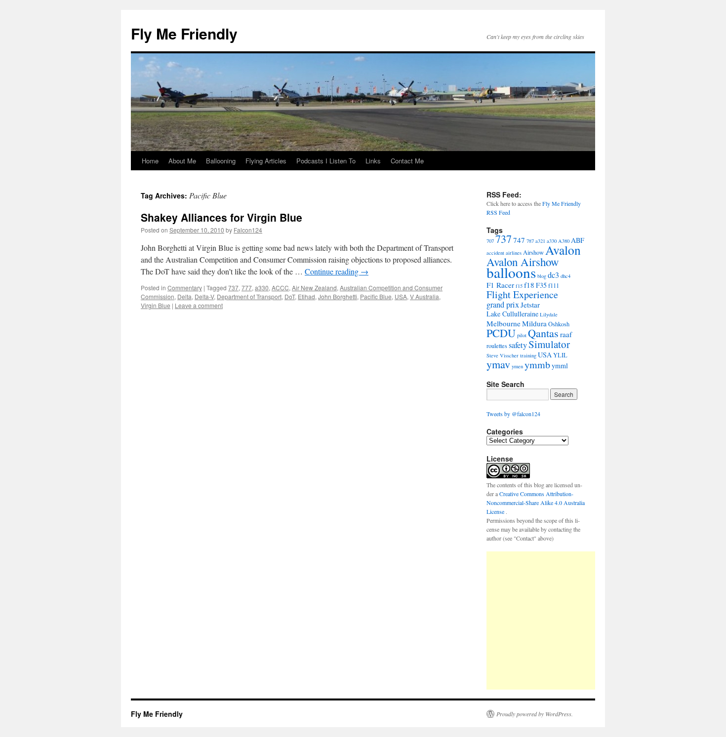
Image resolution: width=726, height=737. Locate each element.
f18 (529, 285)
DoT (289, 296)
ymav (498, 364)
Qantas (543, 333)
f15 (519, 285)
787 (530, 240)
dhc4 (565, 275)
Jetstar (530, 305)
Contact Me (407, 160)
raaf (566, 334)
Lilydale (549, 314)
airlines (514, 252)
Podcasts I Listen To (326, 160)
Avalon (563, 249)
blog (541, 275)
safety (518, 345)
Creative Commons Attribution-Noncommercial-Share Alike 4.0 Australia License (535, 502)
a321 (540, 240)
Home (150, 160)
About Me (182, 160)
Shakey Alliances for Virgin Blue (221, 217)
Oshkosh (558, 324)
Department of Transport (249, 296)
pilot (521, 335)
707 (490, 240)
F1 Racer (500, 285)
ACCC (280, 287)
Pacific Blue (376, 296)
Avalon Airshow (522, 261)
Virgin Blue (155, 305)
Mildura (534, 323)
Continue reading (336, 271)
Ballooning (221, 160)
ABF (577, 240)
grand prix (502, 304)
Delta (184, 296)
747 (519, 240)
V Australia (424, 296)
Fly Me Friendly (184, 33)
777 (247, 287)
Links (373, 160)
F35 (541, 285)
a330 (262, 287)
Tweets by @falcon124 (513, 414)
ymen (517, 366)
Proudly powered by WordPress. (534, 714)
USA (401, 296)
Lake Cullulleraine (512, 313)
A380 (563, 240)
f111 (553, 285)
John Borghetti (337, 296)
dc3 (553, 275)
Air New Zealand (314, 287)
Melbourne (503, 323)
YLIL (560, 355)
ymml (560, 365)
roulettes (496, 346)
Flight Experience (522, 294)
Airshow (533, 252)
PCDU (501, 333)
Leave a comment (199, 305)
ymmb (537, 364)
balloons (511, 272)
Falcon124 (248, 230)
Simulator (549, 344)
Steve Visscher (502, 355)
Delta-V (204, 296)
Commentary (184, 287)
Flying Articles (265, 160)
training (528, 355)
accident (495, 252)
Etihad (306, 296)
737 (233, 287)
